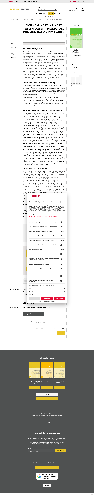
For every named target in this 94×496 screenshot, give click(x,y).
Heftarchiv (50, 16)
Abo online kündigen (59, 420)
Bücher (57, 14)
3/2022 (33, 19)
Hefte (51, 14)
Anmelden (61, 333)
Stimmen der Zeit (40, 417)
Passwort (30, 324)
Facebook (51, 422)
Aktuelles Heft (44, 16)
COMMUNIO (47, 417)
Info (84, 1)
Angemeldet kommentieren (33, 314)
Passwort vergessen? (39, 328)
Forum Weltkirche (53, 417)
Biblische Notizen (61, 417)
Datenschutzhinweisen (57, 446)
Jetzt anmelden (60, 450)
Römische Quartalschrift (74, 417)
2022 (30, 19)
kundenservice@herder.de (49, 420)
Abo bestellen (47, 398)
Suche (39, 7)
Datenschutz (47, 462)
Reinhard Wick (45, 38)
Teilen (14, 50)
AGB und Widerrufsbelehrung (38, 462)
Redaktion (59, 4)
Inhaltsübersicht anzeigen (77, 55)
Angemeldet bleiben (60, 328)
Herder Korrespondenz (32, 417)
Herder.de (11, 1)
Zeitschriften (73, 1)
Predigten (43, 14)
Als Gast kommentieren (54, 314)
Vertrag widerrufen (41, 467)
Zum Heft (35, 387)
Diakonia (66, 417)
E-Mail (31, 321)
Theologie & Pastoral (21, 1)
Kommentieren (60, 303)
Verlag (79, 1)
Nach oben (47, 485)
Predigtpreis (64, 4)
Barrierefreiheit (53, 462)
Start (36, 14)
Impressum (59, 462)
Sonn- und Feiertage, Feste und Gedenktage (76, 4)
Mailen (14, 57)
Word (14, 44)
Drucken (15, 47)
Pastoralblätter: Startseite (14, 19)
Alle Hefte (47, 394)
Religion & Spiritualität (33, 1)
